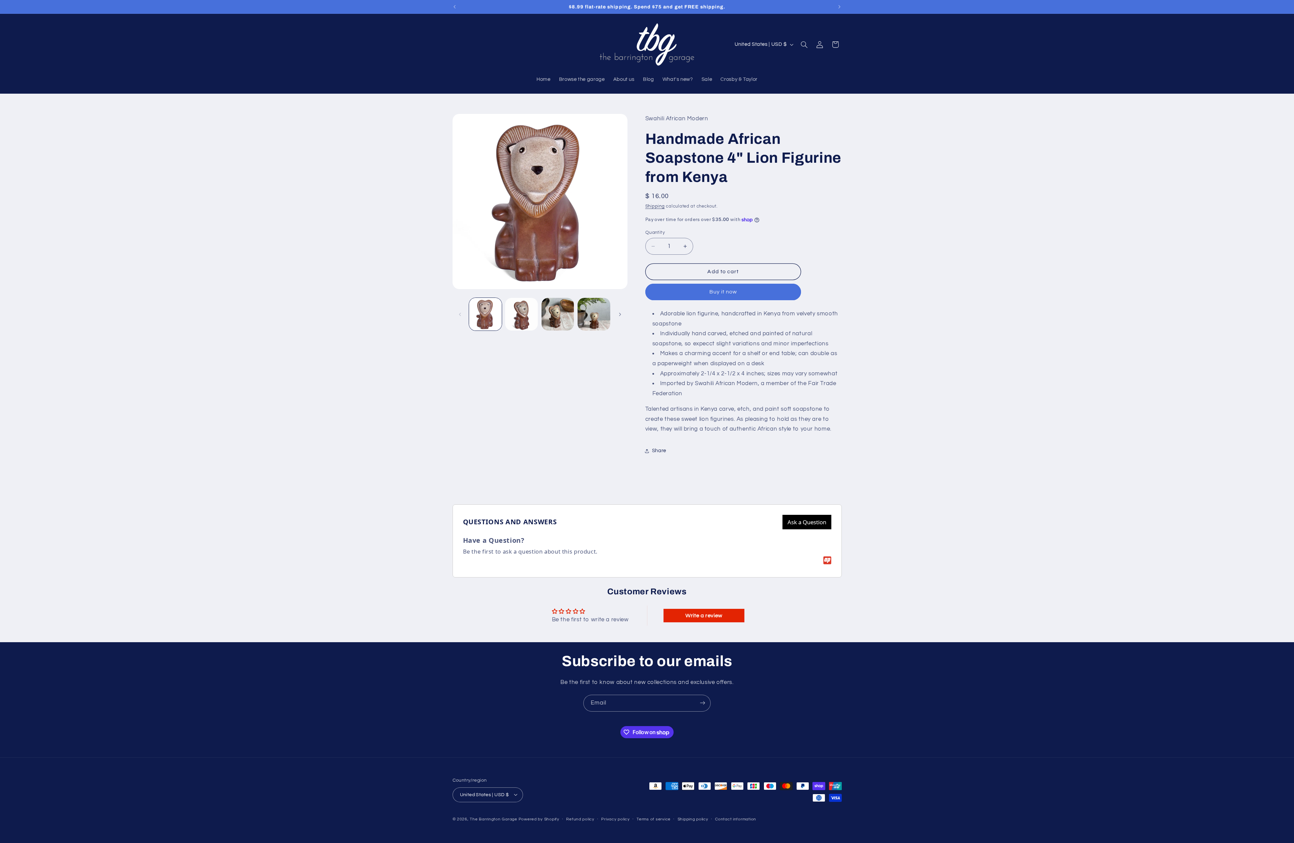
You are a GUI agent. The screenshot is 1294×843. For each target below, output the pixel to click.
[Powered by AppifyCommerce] (827, 560)
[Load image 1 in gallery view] (485, 314)
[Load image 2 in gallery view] (521, 314)
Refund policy (580, 819)
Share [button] (659, 451)
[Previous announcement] (454, 6)
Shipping (655, 207)
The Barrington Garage (493, 819)
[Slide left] (460, 314)
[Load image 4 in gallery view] (594, 314)
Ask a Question (807, 522)
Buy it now (723, 292)
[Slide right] (620, 314)
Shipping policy (693, 819)
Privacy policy (615, 819)
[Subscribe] (702, 703)
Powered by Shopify (539, 819)
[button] (804, 44)
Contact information (735, 819)
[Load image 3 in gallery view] (558, 314)
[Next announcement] (839, 6)
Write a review (703, 615)
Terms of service (654, 819)
